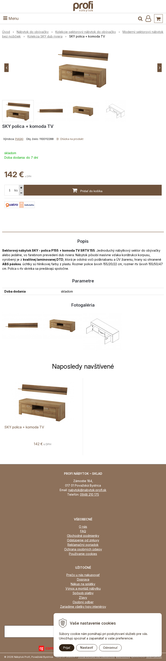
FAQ (83, 531)
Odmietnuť (110, 647)
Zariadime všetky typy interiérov (83, 606)
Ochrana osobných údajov (83, 549)
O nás (83, 526)
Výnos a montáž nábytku (83, 588)
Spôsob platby (83, 593)
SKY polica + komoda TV (24, 427)
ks (16, 190)
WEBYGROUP (154, 656)
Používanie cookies (83, 554)
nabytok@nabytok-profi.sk (87, 490)
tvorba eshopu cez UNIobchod (96, 656)
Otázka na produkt (71, 139)
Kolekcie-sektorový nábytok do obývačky (85, 32)
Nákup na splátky (83, 584)
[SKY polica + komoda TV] (83, 68)
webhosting (123, 656)
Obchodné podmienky (83, 535)
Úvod (6, 32)
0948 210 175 (89, 494)
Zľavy (83, 597)
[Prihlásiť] (148, 18)
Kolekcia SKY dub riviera (44, 36)
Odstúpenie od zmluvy (83, 540)
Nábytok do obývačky (33, 32)
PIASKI (19, 139)
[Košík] (158, 18)
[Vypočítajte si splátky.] (19, 204)
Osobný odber (83, 602)
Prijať (66, 647)
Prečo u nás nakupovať (83, 575)
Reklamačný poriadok (83, 545)
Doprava (83, 579)
